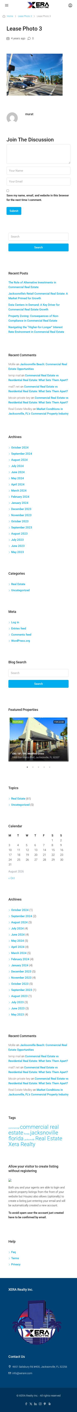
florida (27, 1134)
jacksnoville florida (33, 1136)
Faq (13, 1252)
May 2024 (17, 478)
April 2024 (17, 484)
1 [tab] (29, 768)
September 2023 (21, 527)
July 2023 (17, 539)
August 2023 (19, 533)
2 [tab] (35, 768)
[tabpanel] (38, 739)
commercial (13, 1128)
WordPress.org (20, 640)
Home (10, 16)
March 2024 (19, 490)
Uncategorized (20, 590)
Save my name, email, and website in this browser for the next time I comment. (38, 198)
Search (38, 247)
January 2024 (19, 503)
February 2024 (20, 496)
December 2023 (21, 509)
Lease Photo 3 (25, 16)
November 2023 (21, 515)
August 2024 (19, 460)
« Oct (11, 878)
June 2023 (18, 546)
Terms (15, 1258)
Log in (15, 622)
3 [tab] (40, 768)
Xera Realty (21, 1144)
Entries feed (18, 628)
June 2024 (18, 472)
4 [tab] (46, 768)
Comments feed (21, 634)
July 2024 (17, 466)
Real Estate (18, 584)
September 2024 (21, 453)
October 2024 (20, 447)
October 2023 (20, 521)
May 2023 (17, 552)
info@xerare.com (22, 1373)
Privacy (15, 1264)
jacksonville (29, 1139)
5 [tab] (51, 768)
